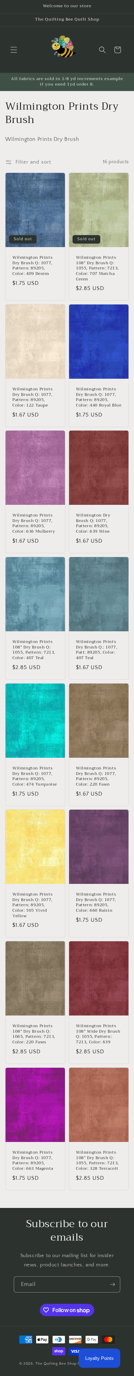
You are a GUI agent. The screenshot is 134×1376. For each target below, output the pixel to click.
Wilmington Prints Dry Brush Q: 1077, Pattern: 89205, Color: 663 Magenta (32, 1160)
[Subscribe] (112, 1284)
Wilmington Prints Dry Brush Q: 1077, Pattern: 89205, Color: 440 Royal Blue (99, 397)
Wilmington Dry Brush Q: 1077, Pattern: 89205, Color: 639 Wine (93, 523)
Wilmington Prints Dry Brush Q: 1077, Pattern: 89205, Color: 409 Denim (32, 265)
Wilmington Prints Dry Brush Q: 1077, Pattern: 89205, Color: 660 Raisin (96, 902)
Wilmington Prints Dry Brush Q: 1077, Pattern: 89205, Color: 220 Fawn (96, 776)
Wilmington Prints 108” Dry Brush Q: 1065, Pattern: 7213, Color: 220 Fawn (33, 1034)
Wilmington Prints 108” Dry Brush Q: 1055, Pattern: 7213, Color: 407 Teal (33, 650)
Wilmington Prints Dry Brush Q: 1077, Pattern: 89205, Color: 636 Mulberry (33, 523)
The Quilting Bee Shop (56, 1364)
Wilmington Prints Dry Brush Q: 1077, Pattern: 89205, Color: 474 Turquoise (34, 776)
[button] (13, 49)
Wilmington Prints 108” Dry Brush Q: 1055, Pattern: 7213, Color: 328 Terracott (97, 1160)
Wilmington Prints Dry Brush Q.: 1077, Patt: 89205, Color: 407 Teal (96, 650)
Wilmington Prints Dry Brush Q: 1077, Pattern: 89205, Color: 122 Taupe (32, 397)
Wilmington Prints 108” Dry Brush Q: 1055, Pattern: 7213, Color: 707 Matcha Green (97, 268)
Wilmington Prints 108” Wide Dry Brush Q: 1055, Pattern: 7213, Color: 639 (98, 1034)
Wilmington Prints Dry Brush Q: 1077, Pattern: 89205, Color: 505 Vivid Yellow (32, 905)
